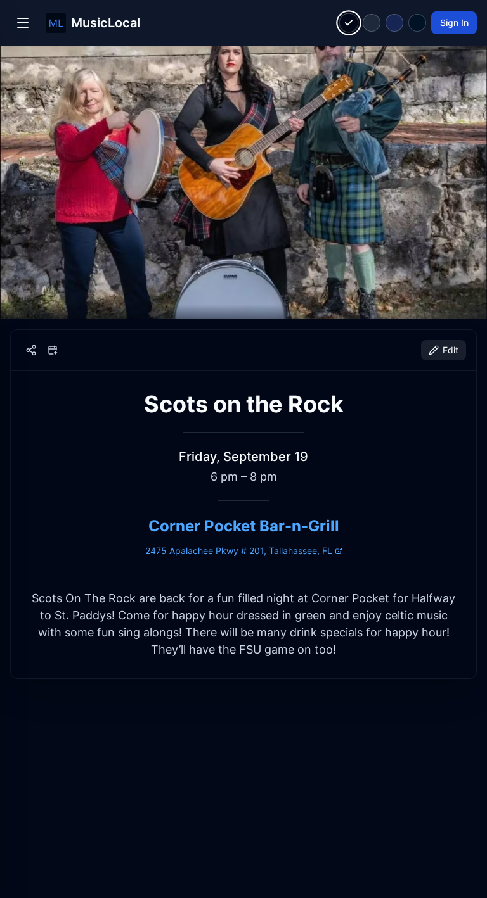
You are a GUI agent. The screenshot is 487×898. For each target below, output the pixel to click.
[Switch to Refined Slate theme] (371, 23)
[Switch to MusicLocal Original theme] (349, 23)
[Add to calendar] (53, 350)
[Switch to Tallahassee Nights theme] (394, 23)
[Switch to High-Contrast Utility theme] (417, 23)
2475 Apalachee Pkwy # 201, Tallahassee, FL (238, 550)
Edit (450, 350)
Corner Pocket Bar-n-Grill (243, 526)
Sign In (454, 22)
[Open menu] (23, 22)
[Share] (31, 350)
